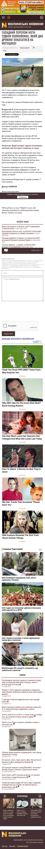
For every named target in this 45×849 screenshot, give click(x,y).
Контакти (12, 846)
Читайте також (23, 222)
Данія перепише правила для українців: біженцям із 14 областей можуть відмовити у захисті (21, 708)
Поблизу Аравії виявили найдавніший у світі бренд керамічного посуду (21, 753)
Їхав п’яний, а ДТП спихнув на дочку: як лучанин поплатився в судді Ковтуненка (21, 776)
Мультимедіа (22, 796)
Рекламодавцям (22, 846)
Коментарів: (24, 48)
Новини (23, 675)
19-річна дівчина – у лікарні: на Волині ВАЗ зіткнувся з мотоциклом (18, 245)
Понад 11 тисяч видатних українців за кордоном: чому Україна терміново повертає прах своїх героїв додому (22, 692)
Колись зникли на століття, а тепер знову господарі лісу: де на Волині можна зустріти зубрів (22, 715)
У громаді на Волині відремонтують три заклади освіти (20, 700)
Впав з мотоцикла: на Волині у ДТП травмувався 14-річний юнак (21, 227)
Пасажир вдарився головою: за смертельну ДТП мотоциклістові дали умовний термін (21, 239)
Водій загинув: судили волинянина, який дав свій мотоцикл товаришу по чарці (22, 146)
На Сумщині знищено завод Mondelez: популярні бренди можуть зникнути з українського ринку (21, 768)
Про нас (4, 846)
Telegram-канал (26, 208)
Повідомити (23, 197)
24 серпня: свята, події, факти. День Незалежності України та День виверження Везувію (22, 761)
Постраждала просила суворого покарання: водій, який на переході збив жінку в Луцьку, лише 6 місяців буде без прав (21, 682)
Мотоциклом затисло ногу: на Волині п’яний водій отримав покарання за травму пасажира (21, 232)
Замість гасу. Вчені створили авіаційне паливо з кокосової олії (20, 723)
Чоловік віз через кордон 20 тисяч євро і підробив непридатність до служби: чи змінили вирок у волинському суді (21, 784)
